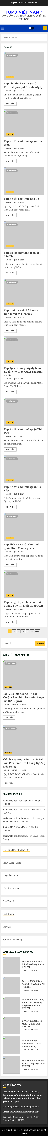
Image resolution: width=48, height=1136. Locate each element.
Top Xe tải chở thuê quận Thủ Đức (24, 412)
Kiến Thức (8, 687)
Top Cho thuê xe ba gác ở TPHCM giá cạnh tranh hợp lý (24, 66)
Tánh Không (8, 914)
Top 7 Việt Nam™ (24, 12)
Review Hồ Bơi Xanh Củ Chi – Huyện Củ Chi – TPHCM (11, 985)
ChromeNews (34, 1129)
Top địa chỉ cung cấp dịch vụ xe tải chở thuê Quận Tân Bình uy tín (24, 350)
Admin (8, 91)
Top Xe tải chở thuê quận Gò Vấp (24, 469)
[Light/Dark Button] (31, 28)
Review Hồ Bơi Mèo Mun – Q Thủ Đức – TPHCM (11, 1025)
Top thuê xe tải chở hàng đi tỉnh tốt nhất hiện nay (24, 293)
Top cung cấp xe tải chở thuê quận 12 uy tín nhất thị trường (24, 584)
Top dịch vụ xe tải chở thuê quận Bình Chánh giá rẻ (24, 527)
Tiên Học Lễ (8, 901)
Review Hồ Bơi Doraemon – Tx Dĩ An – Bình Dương (11, 1045)
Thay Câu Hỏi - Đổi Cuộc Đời (16, 850)
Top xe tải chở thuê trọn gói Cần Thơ (24, 235)
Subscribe (45, 28)
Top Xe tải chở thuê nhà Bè (24, 181)
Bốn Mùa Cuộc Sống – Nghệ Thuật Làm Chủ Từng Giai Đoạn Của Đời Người (24, 675)
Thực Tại (7, 926)
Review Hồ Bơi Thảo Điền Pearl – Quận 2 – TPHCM (11, 965)
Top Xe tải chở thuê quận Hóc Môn (24, 123)
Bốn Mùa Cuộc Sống (12, 939)
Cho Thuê (10, 77)
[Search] (38, 28)
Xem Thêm (10, 103)
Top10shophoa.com (12, 862)
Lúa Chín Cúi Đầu (11, 888)
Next (37, 631)
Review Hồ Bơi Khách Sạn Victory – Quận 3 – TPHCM (11, 1065)
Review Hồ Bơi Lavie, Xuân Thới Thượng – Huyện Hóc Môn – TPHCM (23, 820)
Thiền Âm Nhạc (10, 875)
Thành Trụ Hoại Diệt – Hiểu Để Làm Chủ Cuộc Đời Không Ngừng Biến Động (24, 740)
